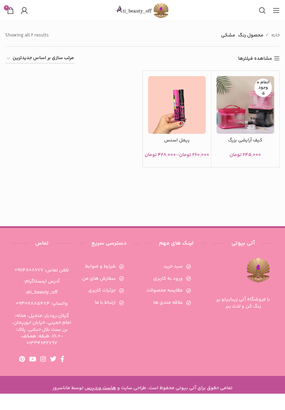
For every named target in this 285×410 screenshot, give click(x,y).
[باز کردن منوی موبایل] (276, 10)
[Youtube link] (32, 359)
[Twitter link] (53, 359)
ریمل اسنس (176, 140)
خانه (275, 35)
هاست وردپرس (100, 388)
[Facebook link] (62, 359)
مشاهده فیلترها (255, 59)
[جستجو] (262, 10)
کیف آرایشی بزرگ (245, 140)
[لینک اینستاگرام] (43, 359)
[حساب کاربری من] (24, 10)
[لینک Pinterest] (22, 359)
